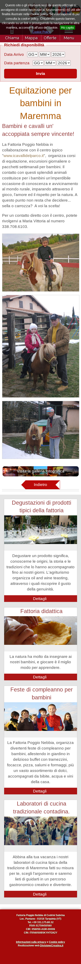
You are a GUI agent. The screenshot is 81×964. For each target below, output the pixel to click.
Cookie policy (57, 942)
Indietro (40, 484)
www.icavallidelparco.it (24, 155)
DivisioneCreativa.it (51, 945)
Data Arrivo (14, 54)
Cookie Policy (41, 32)
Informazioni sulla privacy (31, 942)
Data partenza (16, 63)
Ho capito (67, 27)
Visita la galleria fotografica (40, 471)
